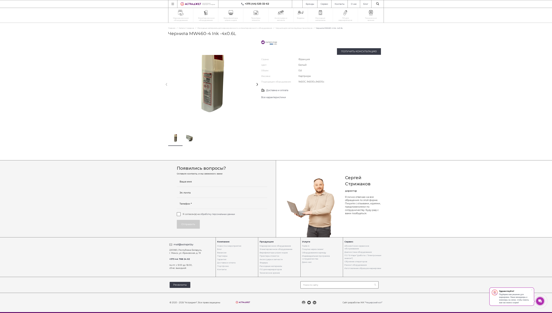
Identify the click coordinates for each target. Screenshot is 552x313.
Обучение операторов (355, 261)
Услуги (306, 241)
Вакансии (221, 252)
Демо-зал (307, 262)
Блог (365, 4)
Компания (223, 241)
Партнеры (222, 256)
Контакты (339, 4)
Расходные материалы (271, 266)
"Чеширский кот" (373, 302)
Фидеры (264, 263)
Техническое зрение (270, 273)
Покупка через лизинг (313, 249)
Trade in (305, 246)
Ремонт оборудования (355, 265)
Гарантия (221, 259)
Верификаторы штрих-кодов (274, 252)
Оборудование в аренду (314, 252)
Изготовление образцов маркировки (362, 268)
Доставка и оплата (277, 90)
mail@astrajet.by (183, 244)
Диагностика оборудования (358, 252)
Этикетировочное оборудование (276, 249)
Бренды (310, 4)
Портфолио (223, 266)
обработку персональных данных (217, 214)
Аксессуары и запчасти (271, 259)
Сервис (324, 4)
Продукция (267, 241)
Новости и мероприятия (229, 246)
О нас (354, 4)
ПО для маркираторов (271, 269)
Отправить (188, 224)
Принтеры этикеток (269, 256)
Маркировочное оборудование (275, 246)
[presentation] (166, 84)
